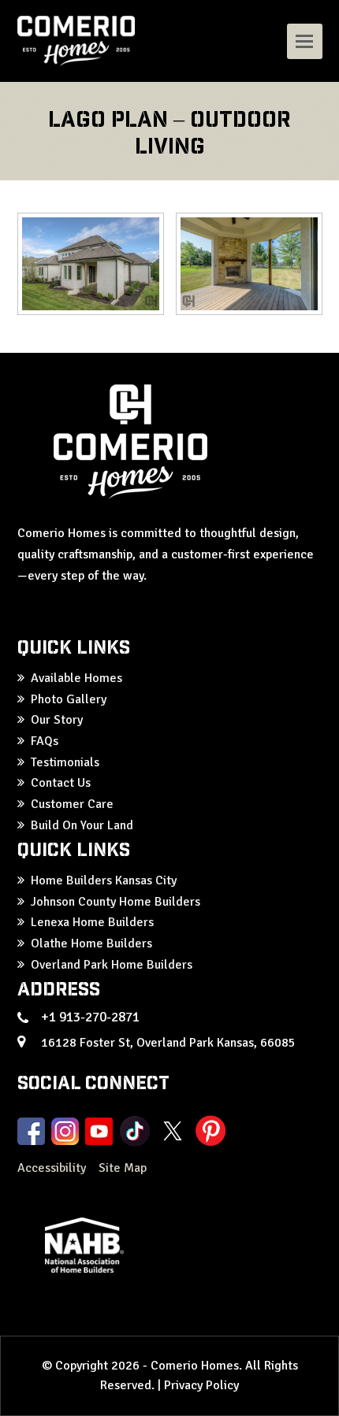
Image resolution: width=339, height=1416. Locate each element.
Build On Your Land (82, 825)
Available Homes (76, 678)
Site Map (123, 1168)
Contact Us (61, 783)
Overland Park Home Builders (111, 965)
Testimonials (65, 762)
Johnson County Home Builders (115, 902)
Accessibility (53, 1168)
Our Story (57, 720)
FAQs (44, 741)
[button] (304, 41)
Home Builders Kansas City (104, 880)
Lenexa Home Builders (92, 922)
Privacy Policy (201, 1385)
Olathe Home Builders (91, 943)
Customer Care (72, 804)
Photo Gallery (68, 699)
